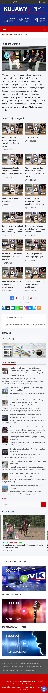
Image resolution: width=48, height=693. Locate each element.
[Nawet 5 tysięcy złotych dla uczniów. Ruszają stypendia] (5, 464)
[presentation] (41, 511)
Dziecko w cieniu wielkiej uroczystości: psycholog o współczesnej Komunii (12, 229)
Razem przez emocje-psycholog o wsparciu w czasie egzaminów (35, 229)
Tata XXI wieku (31, 137)
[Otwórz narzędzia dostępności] (44, 689)
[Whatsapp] (17, 308)
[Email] (21, 308)
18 (31, 298)
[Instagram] (26, 308)
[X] (8, 308)
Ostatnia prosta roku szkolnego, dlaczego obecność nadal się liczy (12, 171)
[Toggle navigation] (4, 29)
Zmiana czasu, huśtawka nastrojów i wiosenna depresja (12, 257)
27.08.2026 (8, 550)
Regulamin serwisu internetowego (13, 667)
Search (43, 504)
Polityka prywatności (34, 667)
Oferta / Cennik (13, 663)
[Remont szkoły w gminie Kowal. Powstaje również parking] (5, 390)
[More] (39, 308)
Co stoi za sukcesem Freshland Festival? (26, 427)
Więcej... (4, 499)
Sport (20, 542)
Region (5, 542)
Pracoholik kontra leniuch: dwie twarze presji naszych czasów (34, 201)
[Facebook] (4, 308)
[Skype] (34, 308)
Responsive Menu (39, 2)
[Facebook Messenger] (30, 308)
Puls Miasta (13, 542)
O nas (3, 663)
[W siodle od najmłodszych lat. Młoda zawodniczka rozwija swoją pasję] (5, 476)
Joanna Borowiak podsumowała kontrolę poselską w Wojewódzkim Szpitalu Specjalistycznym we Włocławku (26, 402)
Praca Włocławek (29, 670)
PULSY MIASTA (8, 512)
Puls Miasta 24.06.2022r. (13, 318)
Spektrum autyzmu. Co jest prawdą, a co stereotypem (11, 284)
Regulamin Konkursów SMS (29, 663)
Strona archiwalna (16, 670)
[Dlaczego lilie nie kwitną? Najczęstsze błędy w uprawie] (5, 439)
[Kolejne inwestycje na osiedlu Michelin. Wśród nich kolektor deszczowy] (5, 417)
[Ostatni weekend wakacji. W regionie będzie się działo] (5, 452)
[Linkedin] (13, 308)
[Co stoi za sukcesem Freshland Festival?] (5, 430)
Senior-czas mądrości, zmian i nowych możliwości (34, 284)
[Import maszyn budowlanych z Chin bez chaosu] (5, 488)
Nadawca (5, 670)
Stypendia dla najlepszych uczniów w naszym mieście (24, 325)
